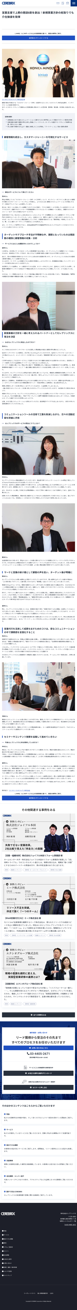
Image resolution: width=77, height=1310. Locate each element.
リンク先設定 (38, 1117)
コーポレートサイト (29, 1293)
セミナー (6, 1251)
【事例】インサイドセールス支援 (21, 935)
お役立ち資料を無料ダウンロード (40, 1073)
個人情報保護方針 (42, 1293)
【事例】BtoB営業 (54, 935)
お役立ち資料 (8, 1259)
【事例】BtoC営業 (56, 870)
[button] (74, 3)
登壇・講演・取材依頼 (10, 1267)
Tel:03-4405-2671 (70, 1225)
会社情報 (6, 1255)
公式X (51, 1293)
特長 (5, 1231)
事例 (6, 870)
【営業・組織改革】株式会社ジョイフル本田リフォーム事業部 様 (33, 855)
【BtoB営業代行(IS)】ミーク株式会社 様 (22, 918)
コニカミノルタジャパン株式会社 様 (13, 99)
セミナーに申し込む (40, 1087)
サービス (6, 1235)
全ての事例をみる (39, 1015)
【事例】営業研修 (29, 1004)
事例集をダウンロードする (38, 38)
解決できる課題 (8, 1239)
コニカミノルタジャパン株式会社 (19, 790)
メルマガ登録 (8, 1271)
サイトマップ (8, 1275)
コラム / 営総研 (8, 1247)
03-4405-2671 (40, 1054)
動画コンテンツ (16, 870)
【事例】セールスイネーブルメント (35, 870)
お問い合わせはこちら (40, 1048)
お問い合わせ (8, 1263)
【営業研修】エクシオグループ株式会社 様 (23, 983)
